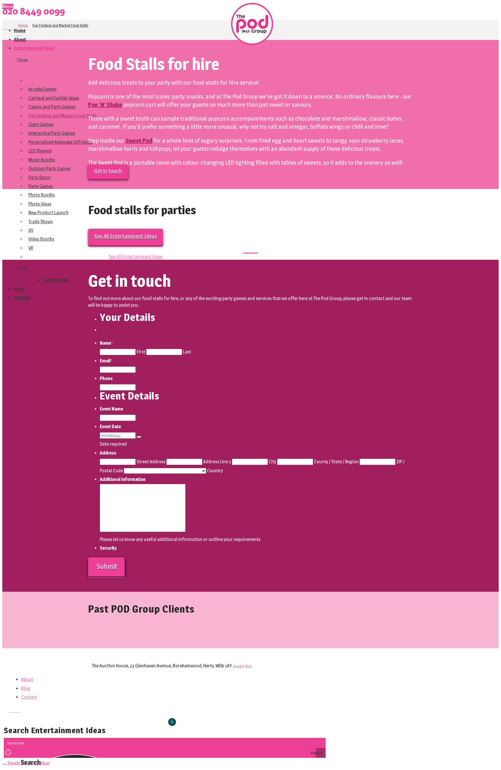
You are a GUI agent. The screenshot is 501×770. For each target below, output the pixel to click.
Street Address (151, 461)
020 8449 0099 (33, 11)
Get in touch (108, 171)
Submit (107, 566)
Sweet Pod (139, 140)
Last (187, 352)
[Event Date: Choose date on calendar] (139, 437)
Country (215, 470)
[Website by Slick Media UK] (172, 722)
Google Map (242, 666)
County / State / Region (336, 461)
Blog (25, 688)
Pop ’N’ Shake (105, 104)
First (141, 352)
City (272, 461)
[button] (26, 762)
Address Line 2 (217, 461)
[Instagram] (11, 27)
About (27, 679)
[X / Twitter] (7, 27)
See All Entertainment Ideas (125, 236)
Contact (29, 697)
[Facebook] (4, 27)
